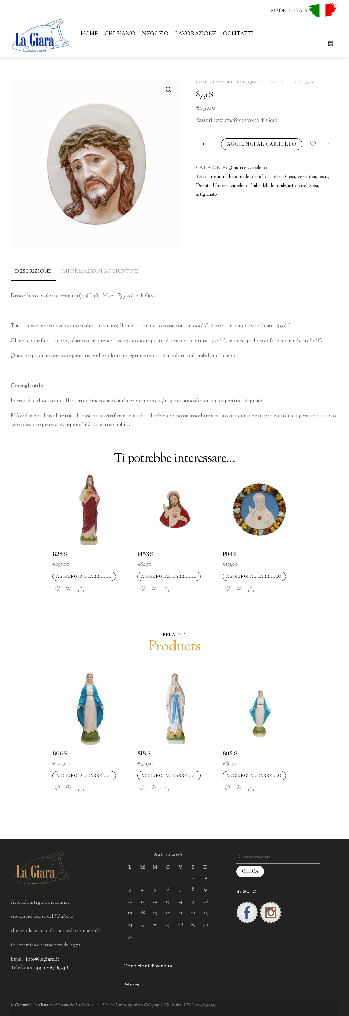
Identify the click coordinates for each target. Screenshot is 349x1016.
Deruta (203, 185)
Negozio (155, 34)
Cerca (250, 871)
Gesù (290, 177)
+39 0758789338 (50, 967)
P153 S (145, 554)
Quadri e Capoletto (273, 82)
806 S (59, 753)
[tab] (33, 272)
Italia (255, 185)
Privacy (131, 985)
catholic (259, 177)
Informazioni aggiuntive (99, 271)
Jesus (323, 177)
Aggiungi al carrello (262, 144)
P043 (229, 554)
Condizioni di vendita (147, 966)
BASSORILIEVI (229, 82)
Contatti (238, 34)
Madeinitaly (274, 185)
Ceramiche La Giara (31, 1005)
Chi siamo (120, 34)
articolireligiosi (303, 185)
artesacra (218, 177)
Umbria (220, 185)
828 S (59, 554)
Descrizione (33, 271)
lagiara (276, 177)
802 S (230, 753)
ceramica (307, 177)
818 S (143, 753)
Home (89, 34)
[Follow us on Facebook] (247, 912)
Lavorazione (195, 34)
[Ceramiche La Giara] (40, 34)
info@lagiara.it (42, 959)
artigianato (206, 194)
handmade (239, 177)
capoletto (239, 185)
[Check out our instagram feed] (271, 912)
